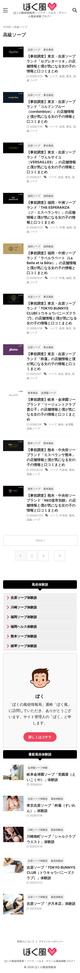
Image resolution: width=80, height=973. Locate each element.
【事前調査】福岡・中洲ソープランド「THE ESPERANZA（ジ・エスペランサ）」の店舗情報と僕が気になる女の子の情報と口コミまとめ (51, 212)
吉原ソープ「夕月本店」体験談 (51, 904)
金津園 (69, 424)
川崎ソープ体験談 (24, 607)
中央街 (63, 469)
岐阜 (61, 424)
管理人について (25, 941)
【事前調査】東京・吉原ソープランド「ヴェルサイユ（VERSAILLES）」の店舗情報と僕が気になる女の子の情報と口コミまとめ (51, 162)
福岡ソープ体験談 (24, 617)
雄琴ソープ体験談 (24, 646)
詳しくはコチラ (40, 737)
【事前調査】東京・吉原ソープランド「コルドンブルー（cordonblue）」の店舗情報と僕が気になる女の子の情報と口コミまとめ (51, 111)
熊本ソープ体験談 (24, 636)
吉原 (62, 76)
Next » (40, 540)
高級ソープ (33, 428)
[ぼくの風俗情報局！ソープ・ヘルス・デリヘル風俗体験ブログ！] (40, 8)
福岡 (69, 227)
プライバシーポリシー (51, 941)
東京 (69, 76)
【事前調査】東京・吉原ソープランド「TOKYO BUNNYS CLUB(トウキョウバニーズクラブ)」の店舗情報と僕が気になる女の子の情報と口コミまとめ (52, 313)
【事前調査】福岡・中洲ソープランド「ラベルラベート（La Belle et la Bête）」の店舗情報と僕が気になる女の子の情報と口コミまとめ (51, 263)
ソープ (54, 76)
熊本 (71, 469)
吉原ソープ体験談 (24, 597)
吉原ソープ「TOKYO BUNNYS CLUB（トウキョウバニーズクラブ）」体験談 (51, 872)
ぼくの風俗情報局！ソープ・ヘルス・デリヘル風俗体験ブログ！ (40, 961)
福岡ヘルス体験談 (24, 626)
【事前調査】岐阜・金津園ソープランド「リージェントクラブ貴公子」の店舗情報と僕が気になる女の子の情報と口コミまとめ (51, 409)
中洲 (62, 227)
